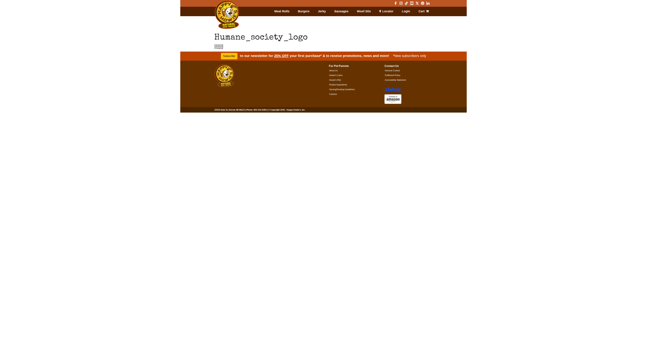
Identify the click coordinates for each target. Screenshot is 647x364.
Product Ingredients (338, 85)
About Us (333, 70)
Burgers (304, 11)
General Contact (392, 70)
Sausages (341, 11)
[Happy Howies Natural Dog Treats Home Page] (227, 15)
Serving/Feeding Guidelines (342, 89)
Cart (422, 11)
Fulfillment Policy (392, 75)
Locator (387, 11)
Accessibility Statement (395, 80)
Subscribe (229, 56)
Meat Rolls (281, 11)
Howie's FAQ (335, 80)
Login (406, 11)
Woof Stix (364, 11)
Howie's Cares (336, 75)
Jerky (322, 11)
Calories (333, 94)
